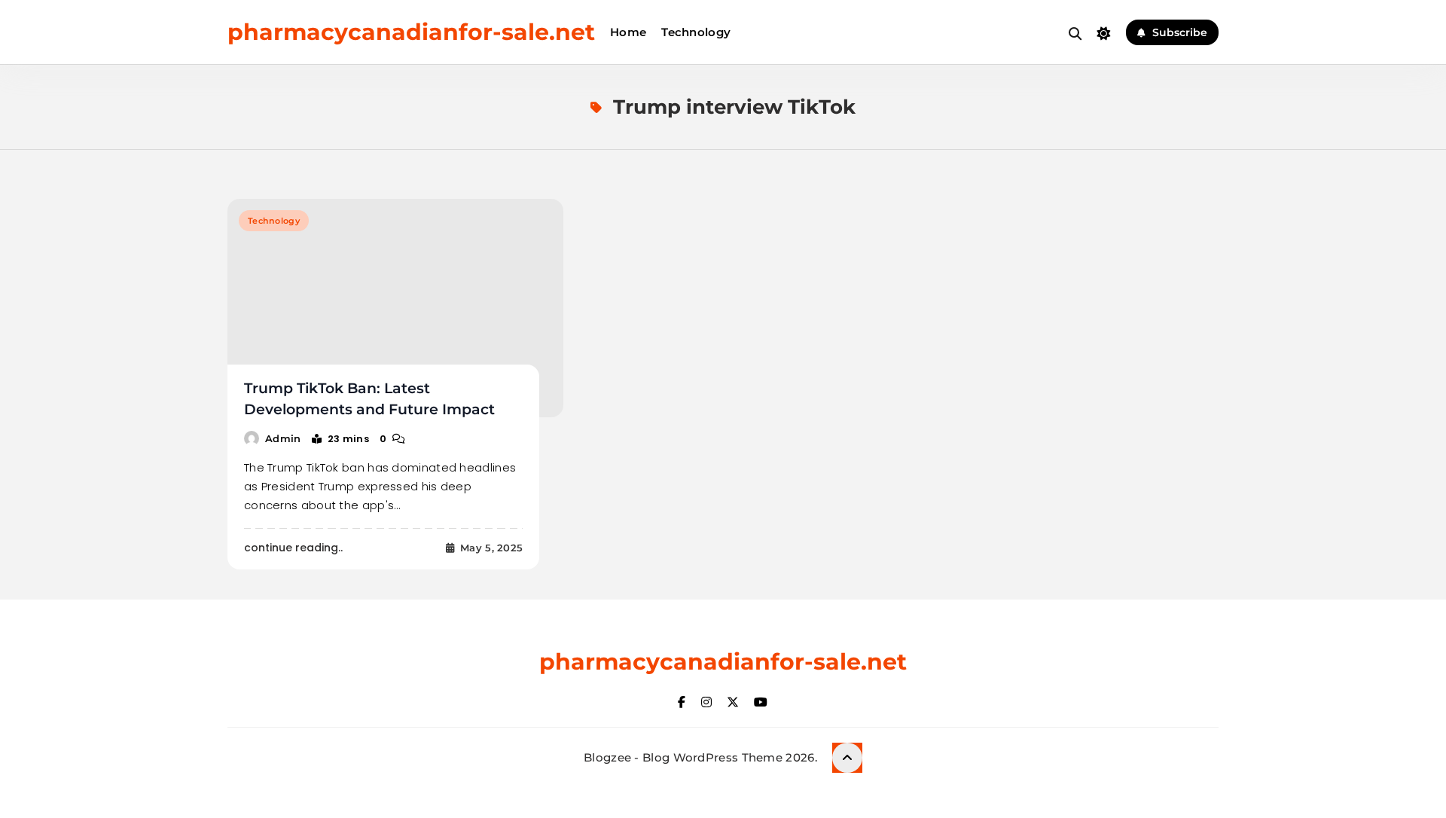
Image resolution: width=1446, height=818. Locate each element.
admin (283, 438)
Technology (696, 32)
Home (628, 32)
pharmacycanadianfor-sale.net (411, 32)
